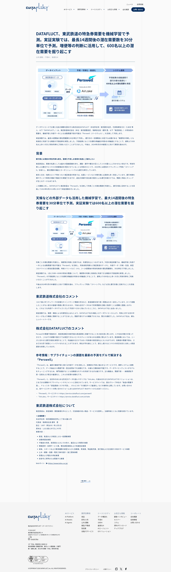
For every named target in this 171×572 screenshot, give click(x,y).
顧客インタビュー (120, 516)
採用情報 (140, 4)
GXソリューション (104, 531)
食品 (83, 516)
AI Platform (69, 516)
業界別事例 (81, 9)
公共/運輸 (84, 522)
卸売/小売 (84, 519)
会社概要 (126, 9)
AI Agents (68, 522)
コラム (116, 522)
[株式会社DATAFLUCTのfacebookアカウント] (126, 569)
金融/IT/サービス (87, 531)
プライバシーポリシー (92, 569)
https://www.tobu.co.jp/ (58, 463)
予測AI (100, 519)
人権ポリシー (107, 569)
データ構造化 (102, 516)
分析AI (100, 522)
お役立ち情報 (112, 9)
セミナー (117, 519)
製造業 (83, 528)
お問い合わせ (135, 522)
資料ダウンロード (120, 525)
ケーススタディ (96, 9)
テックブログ (119, 528)
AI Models (68, 519)
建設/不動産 (85, 525)
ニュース (129, 4)
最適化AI (101, 525)
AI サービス (68, 9)
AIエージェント (103, 528)
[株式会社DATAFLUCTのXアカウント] (121, 569)
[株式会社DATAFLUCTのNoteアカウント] (116, 569)
